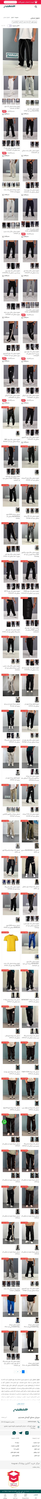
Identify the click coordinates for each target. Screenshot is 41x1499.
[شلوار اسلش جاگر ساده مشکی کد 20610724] (30, 129)
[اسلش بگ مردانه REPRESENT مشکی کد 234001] (30, 981)
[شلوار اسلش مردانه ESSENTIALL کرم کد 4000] (30, 1306)
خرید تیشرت (36, 1443)
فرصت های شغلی (15, 1452)
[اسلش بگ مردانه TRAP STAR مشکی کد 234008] (30, 1053)
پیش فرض (33, 22)
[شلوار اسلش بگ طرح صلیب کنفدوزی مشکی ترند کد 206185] (30, 904)
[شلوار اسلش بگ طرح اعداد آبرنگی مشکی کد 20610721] (30, 170)
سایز (20, 22)
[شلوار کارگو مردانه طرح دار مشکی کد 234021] (30, 685)
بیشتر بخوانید (36, 1467)
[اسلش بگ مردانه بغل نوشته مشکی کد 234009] (11, 1053)
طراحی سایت (35, 1491)
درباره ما (17, 1443)
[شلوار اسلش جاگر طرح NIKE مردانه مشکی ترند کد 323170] (11, 418)
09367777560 (32, 1422)
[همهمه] (9, 7)
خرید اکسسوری (36, 1446)
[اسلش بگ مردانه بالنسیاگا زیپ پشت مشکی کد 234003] (30, 1017)
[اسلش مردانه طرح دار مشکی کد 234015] (30, 1161)
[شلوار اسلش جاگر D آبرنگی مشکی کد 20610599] (11, 376)
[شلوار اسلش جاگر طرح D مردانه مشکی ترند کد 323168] (30, 457)
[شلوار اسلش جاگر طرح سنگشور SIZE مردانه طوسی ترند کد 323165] (30, 534)
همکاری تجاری (15, 1456)
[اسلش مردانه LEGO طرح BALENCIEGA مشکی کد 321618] (11, 496)
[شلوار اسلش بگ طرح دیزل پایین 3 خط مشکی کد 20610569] (30, 332)
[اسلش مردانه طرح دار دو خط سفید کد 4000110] (11, 685)
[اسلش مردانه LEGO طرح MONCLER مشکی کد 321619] (11, 904)
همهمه (16, 17)
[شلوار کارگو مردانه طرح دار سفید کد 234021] (11, 757)
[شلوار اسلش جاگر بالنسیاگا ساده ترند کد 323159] (11, 867)
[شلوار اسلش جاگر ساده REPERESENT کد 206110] (30, 290)
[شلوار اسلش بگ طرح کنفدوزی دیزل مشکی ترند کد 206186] (11, 332)
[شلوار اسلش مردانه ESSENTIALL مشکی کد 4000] (30, 1342)
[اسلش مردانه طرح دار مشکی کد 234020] (11, 1233)
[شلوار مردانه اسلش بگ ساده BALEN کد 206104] (11, 1269)
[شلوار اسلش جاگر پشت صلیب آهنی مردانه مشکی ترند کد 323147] (11, 647)
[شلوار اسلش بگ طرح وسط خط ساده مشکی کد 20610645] (30, 647)
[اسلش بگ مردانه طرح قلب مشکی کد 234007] (11, 1017)
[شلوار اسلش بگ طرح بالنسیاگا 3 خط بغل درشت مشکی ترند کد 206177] (11, 1342)
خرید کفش (37, 1456)
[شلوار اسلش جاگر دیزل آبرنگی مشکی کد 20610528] (30, 376)
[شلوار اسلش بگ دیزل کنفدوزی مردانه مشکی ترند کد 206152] (30, 1269)
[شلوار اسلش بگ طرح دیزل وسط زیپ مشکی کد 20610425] (11, 251)
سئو (30, 1491)
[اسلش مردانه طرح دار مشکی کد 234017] (30, 1197)
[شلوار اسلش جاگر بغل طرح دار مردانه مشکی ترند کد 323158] (30, 721)
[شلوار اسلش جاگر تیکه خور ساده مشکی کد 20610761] (30, 251)
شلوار (12, 17)
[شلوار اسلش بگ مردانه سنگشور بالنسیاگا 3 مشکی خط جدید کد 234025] (30, 757)
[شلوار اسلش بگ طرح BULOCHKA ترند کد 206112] (30, 87)
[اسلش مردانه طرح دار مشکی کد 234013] (11, 1125)
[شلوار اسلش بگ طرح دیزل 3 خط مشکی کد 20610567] (11, 129)
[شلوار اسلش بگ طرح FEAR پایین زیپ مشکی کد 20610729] (30, 572)
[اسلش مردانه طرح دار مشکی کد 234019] (30, 1233)
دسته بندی (26, 22)
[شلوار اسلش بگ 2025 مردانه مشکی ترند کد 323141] (30, 795)
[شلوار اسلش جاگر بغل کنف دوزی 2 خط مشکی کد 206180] (11, 534)
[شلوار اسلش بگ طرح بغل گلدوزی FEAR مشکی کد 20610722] (30, 608)
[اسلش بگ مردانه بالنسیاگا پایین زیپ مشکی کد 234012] (30, 1125)
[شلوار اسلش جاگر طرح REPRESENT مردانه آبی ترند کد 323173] (30, 943)
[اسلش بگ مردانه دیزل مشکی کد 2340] (30, 867)
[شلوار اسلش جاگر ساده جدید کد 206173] (11, 209)
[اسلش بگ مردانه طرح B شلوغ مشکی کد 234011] (11, 1089)
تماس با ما (16, 1449)
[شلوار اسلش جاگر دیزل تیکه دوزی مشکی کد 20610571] (11, 290)
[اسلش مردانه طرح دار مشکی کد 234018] (11, 1197)
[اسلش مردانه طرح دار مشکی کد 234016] (11, 1161)
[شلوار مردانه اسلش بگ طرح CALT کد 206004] (11, 87)
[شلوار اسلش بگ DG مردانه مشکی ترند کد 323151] (30, 496)
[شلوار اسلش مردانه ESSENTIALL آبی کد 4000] (11, 1306)
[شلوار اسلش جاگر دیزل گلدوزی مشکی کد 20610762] (30, 418)
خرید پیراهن (37, 1452)
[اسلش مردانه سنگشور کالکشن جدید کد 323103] (11, 795)
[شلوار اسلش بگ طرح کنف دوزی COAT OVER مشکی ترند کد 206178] (11, 457)
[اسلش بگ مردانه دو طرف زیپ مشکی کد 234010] (30, 1089)
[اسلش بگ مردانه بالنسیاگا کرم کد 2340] (11, 831)
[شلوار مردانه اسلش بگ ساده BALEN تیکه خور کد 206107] (11, 943)
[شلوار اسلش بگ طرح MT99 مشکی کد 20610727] (11, 572)
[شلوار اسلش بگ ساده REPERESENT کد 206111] (30, 209)
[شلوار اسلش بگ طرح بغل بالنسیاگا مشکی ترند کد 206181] (11, 608)
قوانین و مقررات (15, 1446)
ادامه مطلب (20, 1403)
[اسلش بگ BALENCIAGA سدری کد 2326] (30, 831)
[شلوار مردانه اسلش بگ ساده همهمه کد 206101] (11, 170)
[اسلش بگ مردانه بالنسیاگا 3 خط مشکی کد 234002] (11, 981)
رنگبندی (15, 22)
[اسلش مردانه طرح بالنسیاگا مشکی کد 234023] (11, 721)
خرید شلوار (37, 1449)
